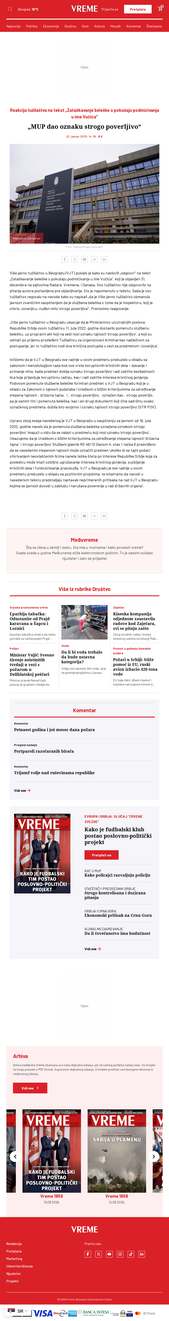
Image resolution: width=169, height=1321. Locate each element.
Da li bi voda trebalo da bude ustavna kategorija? (81, 657)
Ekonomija (51, 26)
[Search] (9, 9)
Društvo (70, 26)
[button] (15, 1157)
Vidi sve (20, 790)
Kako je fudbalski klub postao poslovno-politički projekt (118, 835)
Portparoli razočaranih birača (44, 751)
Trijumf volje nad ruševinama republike (54, 772)
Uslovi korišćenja (19, 1266)
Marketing (14, 1258)
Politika (31, 26)
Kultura (99, 26)
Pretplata (138, 9)
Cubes (108, 1299)
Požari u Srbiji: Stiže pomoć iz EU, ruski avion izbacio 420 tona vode (135, 666)
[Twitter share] (74, 259)
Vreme (71, 1299)
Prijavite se (109, 9)
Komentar (133, 26)
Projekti (12, 1281)
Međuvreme (62, 552)
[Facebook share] (64, 259)
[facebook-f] (87, 1254)
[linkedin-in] (141, 1254)
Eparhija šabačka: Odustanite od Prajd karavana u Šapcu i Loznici (30, 621)
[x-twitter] (98, 1254)
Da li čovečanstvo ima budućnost (117, 933)
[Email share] (84, 259)
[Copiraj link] (94, 259)
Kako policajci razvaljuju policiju (117, 875)
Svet (85, 26)
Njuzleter (13, 1273)
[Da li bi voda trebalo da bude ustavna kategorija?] (84, 622)
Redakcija (14, 1243)
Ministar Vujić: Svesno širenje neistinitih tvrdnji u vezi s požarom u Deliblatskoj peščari (32, 665)
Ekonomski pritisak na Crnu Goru (118, 915)
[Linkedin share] (104, 259)
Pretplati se (101, 855)
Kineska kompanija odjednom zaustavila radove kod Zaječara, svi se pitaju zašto (134, 621)
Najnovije (13, 26)
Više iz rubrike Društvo (84, 589)
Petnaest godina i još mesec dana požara (54, 729)
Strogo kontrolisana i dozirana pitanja (115, 895)
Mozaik (115, 26)
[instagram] (120, 1254)
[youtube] (109, 1254)
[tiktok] (131, 1254)
